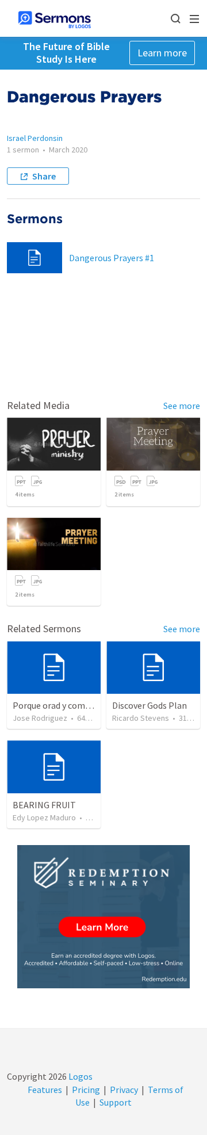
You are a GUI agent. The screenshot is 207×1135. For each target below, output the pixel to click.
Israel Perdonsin (35, 138)
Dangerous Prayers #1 (111, 257)
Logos (80, 1076)
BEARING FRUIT (44, 805)
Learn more (162, 52)
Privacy (124, 1089)
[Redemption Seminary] (103, 916)
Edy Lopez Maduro (44, 817)
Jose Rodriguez (40, 718)
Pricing (86, 1089)
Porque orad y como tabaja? (67, 705)
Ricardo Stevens (140, 718)
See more (181, 405)
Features (45, 1089)
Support (115, 1102)
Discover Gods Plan (149, 705)
